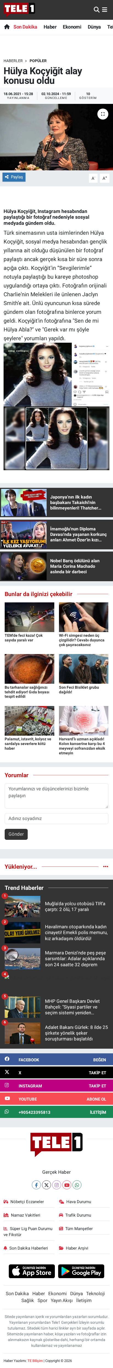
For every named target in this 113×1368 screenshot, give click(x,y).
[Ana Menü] (104, 9)
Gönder (16, 834)
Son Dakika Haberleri (28, 1248)
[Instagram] (56, 1184)
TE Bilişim (35, 1361)
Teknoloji (95, 1293)
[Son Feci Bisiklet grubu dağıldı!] (84, 668)
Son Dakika (25, 27)
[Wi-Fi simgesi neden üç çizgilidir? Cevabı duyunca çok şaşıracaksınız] (84, 616)
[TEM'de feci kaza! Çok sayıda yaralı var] (29, 616)
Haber (50, 27)
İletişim (84, 1300)
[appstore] (31, 1272)
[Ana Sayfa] (6, 27)
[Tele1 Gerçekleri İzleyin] (19, 10)
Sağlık (27, 1300)
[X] (46, 1184)
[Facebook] (36, 1184)
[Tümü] (105, 866)
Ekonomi (72, 27)
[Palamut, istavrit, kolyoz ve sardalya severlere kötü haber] (29, 720)
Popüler (38, 61)
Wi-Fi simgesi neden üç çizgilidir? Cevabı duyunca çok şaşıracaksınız (81, 640)
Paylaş (17, 177)
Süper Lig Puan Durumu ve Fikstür (28, 1231)
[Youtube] (66, 1184)
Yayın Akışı (62, 1300)
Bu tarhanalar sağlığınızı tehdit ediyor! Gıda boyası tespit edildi (27, 692)
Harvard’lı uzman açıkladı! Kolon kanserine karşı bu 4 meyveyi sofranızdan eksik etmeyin (82, 746)
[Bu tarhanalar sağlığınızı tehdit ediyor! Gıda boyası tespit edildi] (29, 668)
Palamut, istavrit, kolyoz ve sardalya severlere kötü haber (28, 744)
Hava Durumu (78, 1201)
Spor (42, 1300)
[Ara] (97, 9)
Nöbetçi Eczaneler (27, 1201)
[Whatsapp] (76, 1184)
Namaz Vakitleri (25, 1215)
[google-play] (81, 1272)
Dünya (94, 27)
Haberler (13, 61)
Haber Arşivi (77, 1248)
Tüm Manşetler (79, 1228)
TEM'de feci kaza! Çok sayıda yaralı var (24, 637)
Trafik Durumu (78, 1215)
